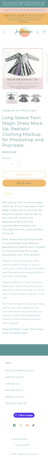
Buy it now (24, 183)
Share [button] (9, 193)
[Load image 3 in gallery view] (36, 97)
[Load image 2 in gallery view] (24, 97)
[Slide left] (3, 98)
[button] (3, 32)
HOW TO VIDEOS (14, 377)
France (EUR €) (22, 445)
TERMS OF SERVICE (16, 403)
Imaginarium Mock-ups (27, 454)
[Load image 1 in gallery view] (12, 97)
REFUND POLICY (14, 390)
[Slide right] (45, 98)
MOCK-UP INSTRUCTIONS (19, 370)
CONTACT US (12, 384)
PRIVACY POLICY (14, 397)
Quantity (6, 158)
